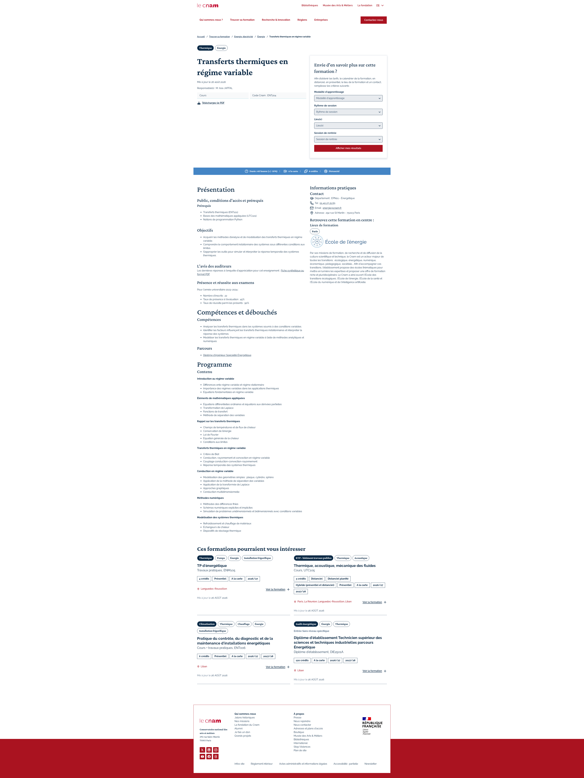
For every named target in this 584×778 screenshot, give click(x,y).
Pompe (221, 557)
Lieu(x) (318, 119)
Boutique (299, 732)
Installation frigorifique (257, 557)
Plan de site (300, 750)
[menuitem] (310, 5)
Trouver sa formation (242, 19)
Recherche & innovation (276, 19)
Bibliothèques (301, 739)
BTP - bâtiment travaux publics (313, 557)
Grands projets (243, 735)
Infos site (239, 763)
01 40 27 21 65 (327, 203)
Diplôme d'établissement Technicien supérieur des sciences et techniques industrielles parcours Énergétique (338, 642)
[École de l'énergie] (348, 241)
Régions (302, 19)
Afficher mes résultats (348, 148)
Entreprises (321, 19)
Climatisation (207, 623)
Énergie (261, 36)
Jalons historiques (245, 717)
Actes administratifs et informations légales (303, 763)
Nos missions (242, 721)
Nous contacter (302, 724)
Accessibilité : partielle (346, 763)
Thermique (205, 47)
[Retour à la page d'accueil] (207, 5)
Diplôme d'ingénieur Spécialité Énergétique (227, 355)
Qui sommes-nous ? (211, 19)
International (301, 743)
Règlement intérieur (262, 763)
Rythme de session (325, 105)
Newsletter (371, 763)
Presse (297, 717)
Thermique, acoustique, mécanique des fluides (335, 565)
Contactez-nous (373, 20)
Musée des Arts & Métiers (308, 735)
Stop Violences (302, 746)
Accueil (201, 36)
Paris (315, 231)
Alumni (238, 728)
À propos (299, 713)
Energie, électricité (243, 36)
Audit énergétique (306, 623)
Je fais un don (242, 732)
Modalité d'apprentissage (329, 91)
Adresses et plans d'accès (308, 728)
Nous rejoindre (302, 721)
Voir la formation (275, 589)
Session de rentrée (325, 133)
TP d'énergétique (212, 565)
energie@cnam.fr (332, 208)
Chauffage (244, 623)
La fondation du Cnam (247, 724)
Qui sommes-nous (245, 713)
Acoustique (361, 557)
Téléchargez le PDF (213, 102)
